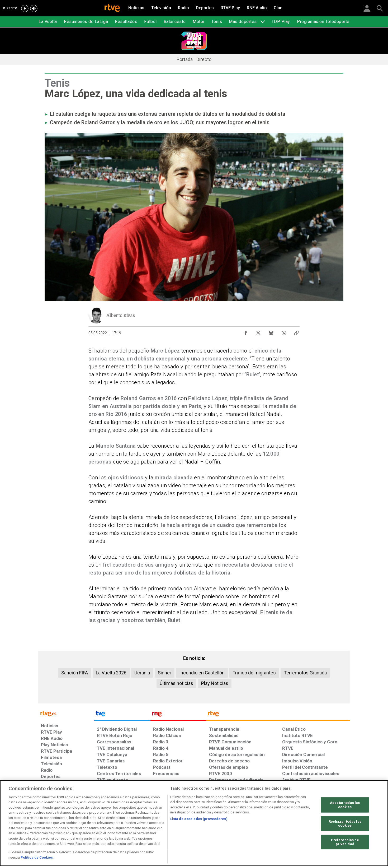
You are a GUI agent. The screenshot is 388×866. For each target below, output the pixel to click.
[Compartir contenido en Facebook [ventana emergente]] (245, 332)
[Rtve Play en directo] (25, 8)
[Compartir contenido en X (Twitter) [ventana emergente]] (258, 332)
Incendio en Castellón (202, 672)
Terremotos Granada (305, 672)
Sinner (164, 672)
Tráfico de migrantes (254, 672)
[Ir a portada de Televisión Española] (122, 715)
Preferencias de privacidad (345, 842)
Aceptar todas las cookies (345, 805)
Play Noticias (214, 683)
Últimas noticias (176, 683)
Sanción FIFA (74, 672)
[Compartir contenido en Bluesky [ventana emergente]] (271, 332)
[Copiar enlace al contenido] (296, 332)
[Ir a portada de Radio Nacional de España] (178, 715)
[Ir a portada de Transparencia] (278, 715)
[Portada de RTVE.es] (112, 8)
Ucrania (142, 672)
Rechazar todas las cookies (345, 823)
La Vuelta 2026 (111, 672)
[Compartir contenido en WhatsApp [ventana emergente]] (283, 332)
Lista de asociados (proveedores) (199, 819)
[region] (194, 823)
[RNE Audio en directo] (34, 8)
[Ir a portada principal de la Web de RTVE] (66, 713)
